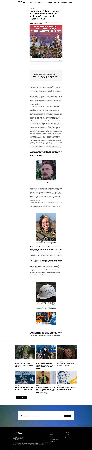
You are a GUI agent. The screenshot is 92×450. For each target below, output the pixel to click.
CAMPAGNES (70, 2)
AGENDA (39, 2)
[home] (20, 2)
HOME (31, 2)
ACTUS (35, 2)
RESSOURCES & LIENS (62, 2)
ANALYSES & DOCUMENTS (52, 2)
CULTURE (43, 2)
